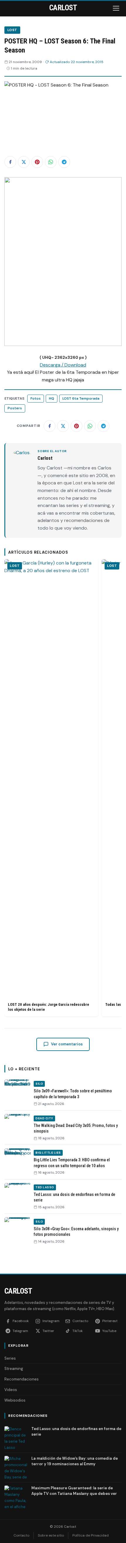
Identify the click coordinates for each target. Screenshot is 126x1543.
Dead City (44, 1118)
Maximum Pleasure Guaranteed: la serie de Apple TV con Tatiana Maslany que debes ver (74, 1490)
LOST (12, 30)
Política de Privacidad (90, 1535)
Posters (15, 408)
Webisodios (14, 1400)
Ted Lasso (44, 1187)
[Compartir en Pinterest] (37, 162)
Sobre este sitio (51, 1535)
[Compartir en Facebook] (10, 162)
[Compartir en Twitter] (24, 162)
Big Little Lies (48, 1153)
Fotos (35, 398)
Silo (39, 1084)
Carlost (18, 1291)
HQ (51, 398)
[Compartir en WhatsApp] (51, 162)
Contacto (21, 1535)
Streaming (13, 1368)
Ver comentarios (67, 1044)
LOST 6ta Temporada (80, 398)
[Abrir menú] (117, 8)
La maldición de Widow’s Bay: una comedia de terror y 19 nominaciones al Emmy (74, 1461)
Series (10, 1358)
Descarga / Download (63, 365)
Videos (10, 1389)
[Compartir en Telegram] (64, 162)
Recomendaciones (21, 1379)
